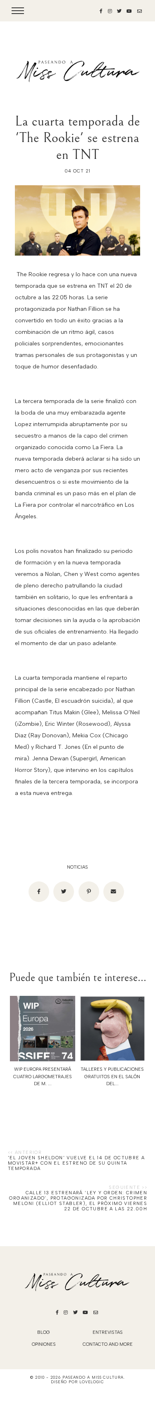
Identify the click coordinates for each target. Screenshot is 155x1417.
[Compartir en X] (63, 891)
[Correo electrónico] (113, 891)
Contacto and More (108, 1344)
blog (43, 1332)
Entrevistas (108, 1332)
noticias (77, 867)
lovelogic (91, 1382)
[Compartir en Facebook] (39, 891)
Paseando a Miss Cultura (93, 1377)
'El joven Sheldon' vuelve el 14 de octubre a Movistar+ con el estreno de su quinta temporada (76, 1163)
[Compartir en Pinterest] (89, 891)
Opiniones (44, 1344)
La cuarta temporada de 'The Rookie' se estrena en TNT (77, 138)
